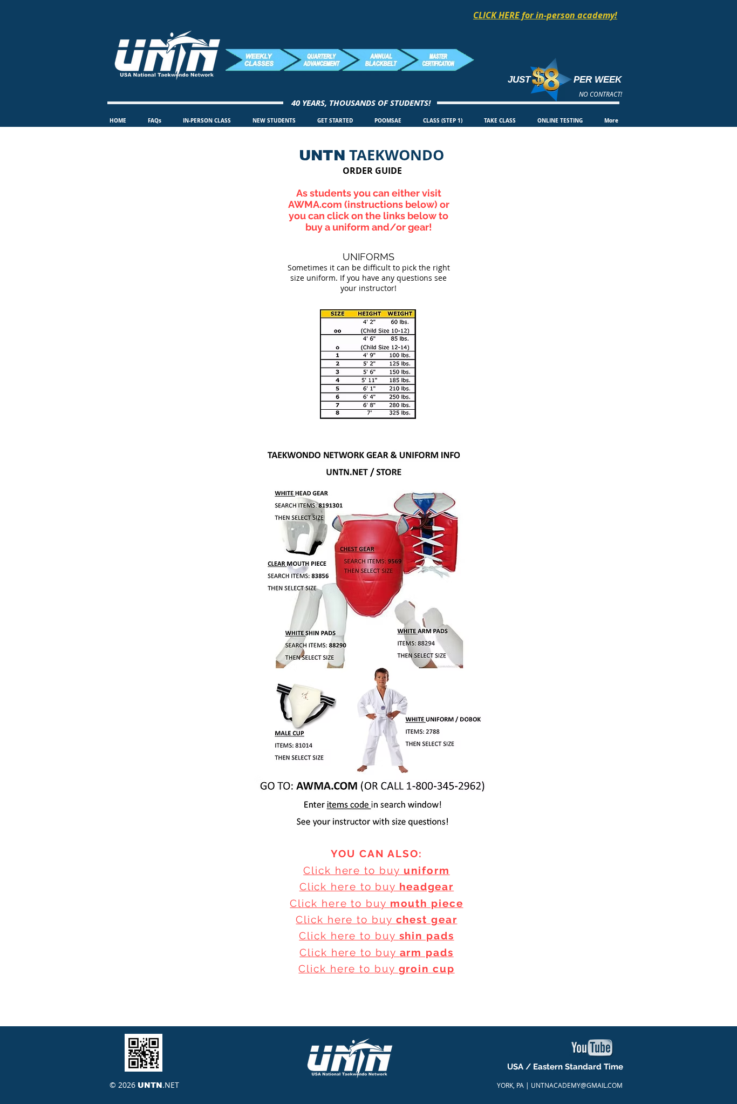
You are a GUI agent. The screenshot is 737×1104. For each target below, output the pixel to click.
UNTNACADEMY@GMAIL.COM (577, 1085)
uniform (425, 870)
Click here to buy (351, 870)
